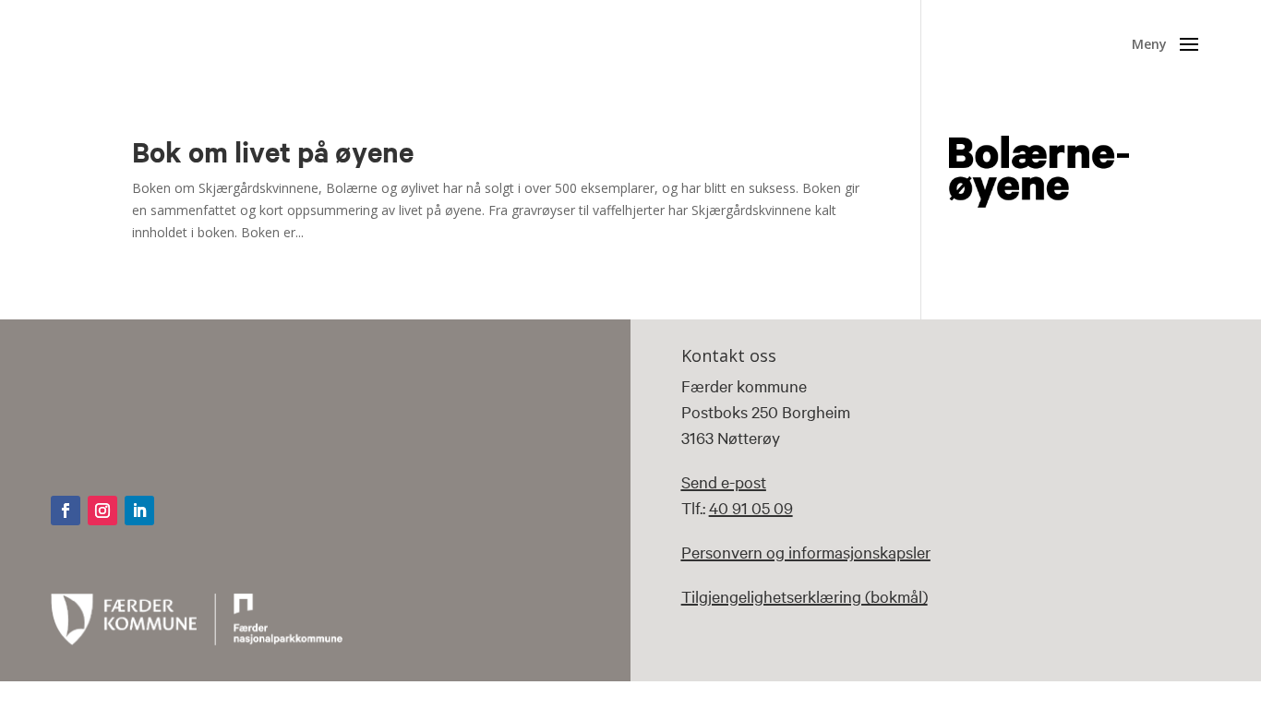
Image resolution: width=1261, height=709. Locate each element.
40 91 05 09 (751, 507)
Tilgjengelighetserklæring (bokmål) (804, 596)
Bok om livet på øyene (273, 151)
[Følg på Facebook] (65, 510)
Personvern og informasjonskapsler (806, 551)
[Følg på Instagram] (102, 510)
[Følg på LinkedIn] (139, 510)
